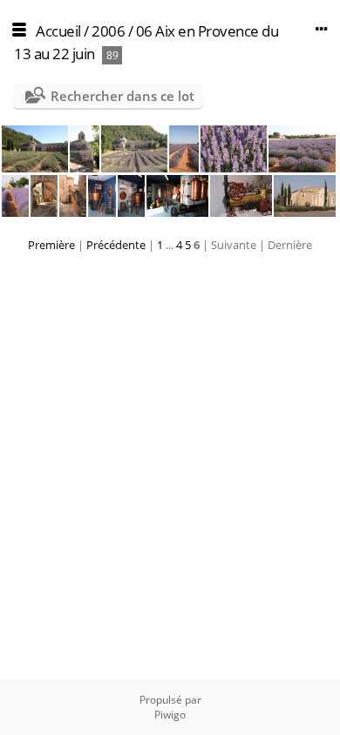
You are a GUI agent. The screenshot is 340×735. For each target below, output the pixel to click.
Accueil (58, 31)
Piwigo (170, 714)
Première (51, 245)
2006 (108, 31)
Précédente (116, 245)
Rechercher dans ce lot (122, 96)
